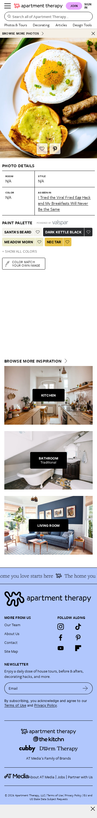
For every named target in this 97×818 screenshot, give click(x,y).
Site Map (11, 651)
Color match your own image (26, 263)
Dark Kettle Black (63, 232)
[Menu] (7, 6)
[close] (93, 809)
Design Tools (82, 25)
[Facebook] (60, 637)
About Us (11, 633)
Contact (11, 642)
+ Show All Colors (19, 251)
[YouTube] (60, 648)
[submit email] (85, 688)
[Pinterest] (78, 637)
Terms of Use (15, 705)
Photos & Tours (15, 25)
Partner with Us (80, 777)
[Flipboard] (78, 648)
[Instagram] (60, 626)
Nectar (54, 242)
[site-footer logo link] (16, 776)
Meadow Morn (18, 242)
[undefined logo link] (38, 5)
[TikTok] (78, 626)
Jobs (61, 777)
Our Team (12, 624)
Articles (61, 25)
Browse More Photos (20, 33)
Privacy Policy (45, 705)
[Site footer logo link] (48, 599)
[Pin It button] (55, 148)
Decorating (41, 25)
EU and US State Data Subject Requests (61, 797)
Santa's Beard (17, 232)
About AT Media (41, 777)
